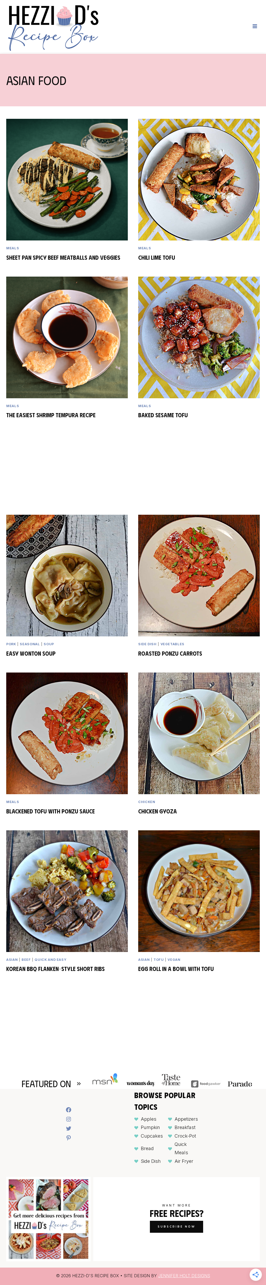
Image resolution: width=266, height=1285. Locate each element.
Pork (11, 644)
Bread (147, 1148)
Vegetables (172, 644)
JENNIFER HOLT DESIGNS (184, 1275)
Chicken (146, 802)
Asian (12, 960)
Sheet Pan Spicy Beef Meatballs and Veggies (63, 257)
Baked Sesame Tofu (163, 414)
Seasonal (30, 644)
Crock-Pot (185, 1136)
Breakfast (185, 1127)
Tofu (159, 960)
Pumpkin (150, 1127)
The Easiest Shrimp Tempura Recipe (51, 414)
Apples (148, 1119)
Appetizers (186, 1119)
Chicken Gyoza (157, 810)
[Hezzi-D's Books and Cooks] (52, 26)
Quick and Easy (50, 960)
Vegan (174, 960)
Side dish (147, 644)
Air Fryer (184, 1161)
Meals (12, 248)
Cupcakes (152, 1136)
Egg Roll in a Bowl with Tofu (176, 968)
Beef (26, 960)
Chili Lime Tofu (156, 257)
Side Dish (151, 1161)
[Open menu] (255, 26)
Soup (49, 644)
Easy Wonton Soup (31, 653)
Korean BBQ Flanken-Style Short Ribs (55, 968)
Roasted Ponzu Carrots (170, 653)
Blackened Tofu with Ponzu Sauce (50, 810)
